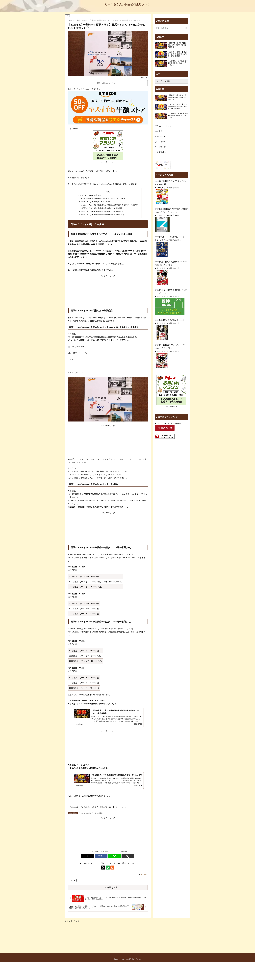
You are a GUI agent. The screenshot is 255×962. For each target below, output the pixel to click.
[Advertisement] (108, 291)
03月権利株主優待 (86, 813)
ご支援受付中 (160, 152)
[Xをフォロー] (103, 868)
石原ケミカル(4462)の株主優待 (89, 195)
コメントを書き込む (108, 887)
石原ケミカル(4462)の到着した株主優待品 (95, 202)
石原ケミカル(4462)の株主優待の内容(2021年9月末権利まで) (102, 214)
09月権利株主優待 (99, 813)
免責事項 (158, 131)
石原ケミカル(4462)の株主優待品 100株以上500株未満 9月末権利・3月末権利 (110, 205)
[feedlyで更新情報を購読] (108, 868)
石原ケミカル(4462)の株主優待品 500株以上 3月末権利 (102, 208)
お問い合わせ (160, 136)
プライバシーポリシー (164, 126)
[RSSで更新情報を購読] (112, 868)
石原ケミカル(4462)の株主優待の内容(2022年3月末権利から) (102, 211)
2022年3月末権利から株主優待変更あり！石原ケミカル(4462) (102, 198)
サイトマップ (160, 147)
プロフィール (160, 142)
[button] (128, 856)
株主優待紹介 (73, 813)
